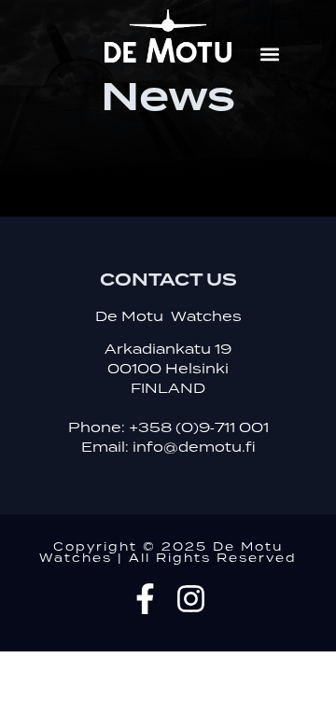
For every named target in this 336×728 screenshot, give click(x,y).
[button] (269, 54)
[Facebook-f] (145, 598)
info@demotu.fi (194, 448)
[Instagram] (190, 598)
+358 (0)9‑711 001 (199, 428)
